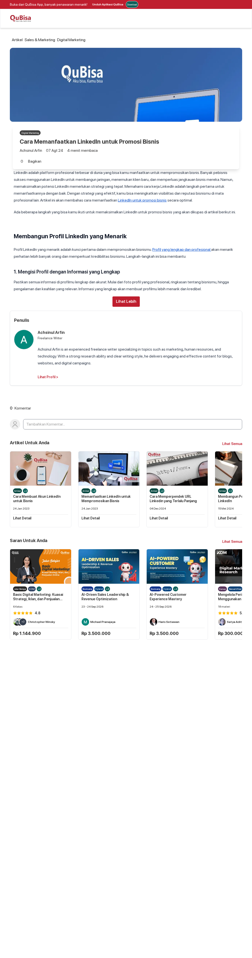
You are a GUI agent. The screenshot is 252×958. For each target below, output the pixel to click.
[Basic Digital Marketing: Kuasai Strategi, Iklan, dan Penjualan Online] (40, 566)
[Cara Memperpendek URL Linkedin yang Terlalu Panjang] (177, 468)
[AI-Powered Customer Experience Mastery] (177, 566)
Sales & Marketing (40, 39)
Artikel (17, 39)
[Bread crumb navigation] (11, 40)
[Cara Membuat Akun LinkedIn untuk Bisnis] (40, 468)
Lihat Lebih (126, 301)
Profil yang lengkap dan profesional (181, 249)
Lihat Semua (232, 444)
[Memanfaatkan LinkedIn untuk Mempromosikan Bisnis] (109, 468)
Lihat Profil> (48, 377)
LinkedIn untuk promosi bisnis (142, 200)
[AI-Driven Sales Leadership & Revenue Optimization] (109, 566)
